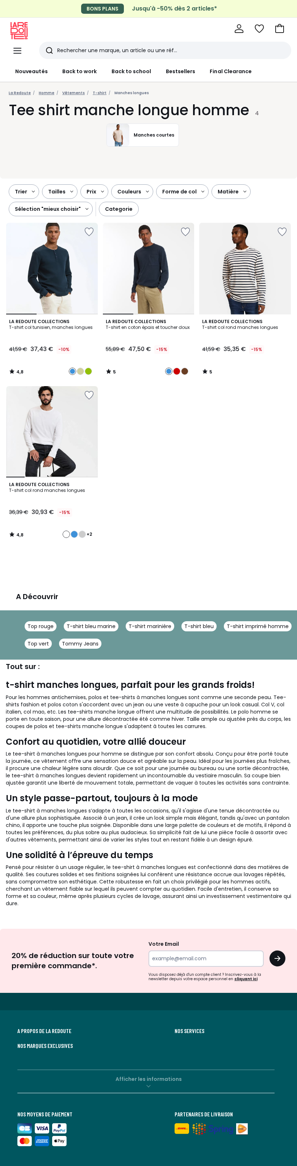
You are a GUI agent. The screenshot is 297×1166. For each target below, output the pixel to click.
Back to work (79, 71)
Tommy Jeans (80, 643)
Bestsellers (181, 71)
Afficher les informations (149, 1079)
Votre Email (163, 944)
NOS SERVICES (189, 1031)
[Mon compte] (239, 28)
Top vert (38, 643)
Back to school (131, 71)
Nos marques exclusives (45, 1045)
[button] (279, 28)
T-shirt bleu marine (91, 626)
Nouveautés (31, 71)
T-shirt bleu (199, 626)
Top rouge (41, 626)
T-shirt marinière (150, 626)
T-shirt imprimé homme (258, 626)
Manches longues (131, 93)
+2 (89, 534)
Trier (21, 191)
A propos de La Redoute (44, 1031)
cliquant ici (246, 979)
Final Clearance (231, 71)
